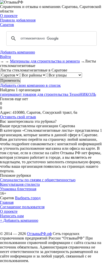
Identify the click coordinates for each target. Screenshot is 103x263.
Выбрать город (27, 198)
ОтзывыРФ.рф (39, 234)
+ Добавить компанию (19, 220)
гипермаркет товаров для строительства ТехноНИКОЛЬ (48, 94)
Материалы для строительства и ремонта (45, 61)
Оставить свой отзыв (18, 117)
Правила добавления (18, 20)
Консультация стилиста (20, 184)
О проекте (9, 16)
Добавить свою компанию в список (30, 85)
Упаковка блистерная (18, 189)
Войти (5, 56)
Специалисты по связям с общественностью (38, 180)
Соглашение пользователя (22, 207)
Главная (7, 202)
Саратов (7, 24)
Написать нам (12, 216)
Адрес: (6, 112)
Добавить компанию (17, 52)
